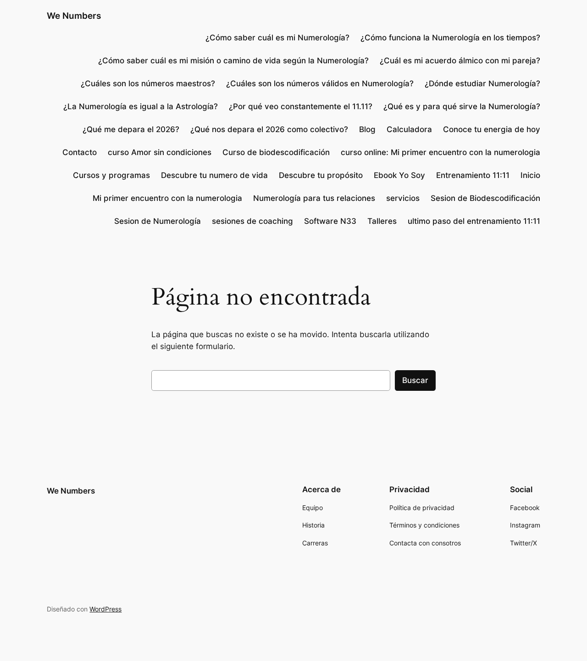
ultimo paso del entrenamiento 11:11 (474, 221)
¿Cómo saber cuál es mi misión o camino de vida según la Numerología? (233, 60)
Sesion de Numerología (157, 221)
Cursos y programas (111, 175)
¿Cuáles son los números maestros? (148, 83)
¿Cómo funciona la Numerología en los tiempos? (450, 37)
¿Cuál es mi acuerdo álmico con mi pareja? (460, 60)
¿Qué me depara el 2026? (131, 129)
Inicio (530, 175)
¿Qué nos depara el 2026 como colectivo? (269, 129)
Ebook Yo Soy (399, 175)
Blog (367, 129)
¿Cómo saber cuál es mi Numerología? (276, 37)
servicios (403, 198)
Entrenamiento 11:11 (472, 175)
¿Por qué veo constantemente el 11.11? (300, 106)
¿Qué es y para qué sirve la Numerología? (461, 106)
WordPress (105, 609)
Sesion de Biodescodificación (485, 198)
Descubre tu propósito (321, 175)
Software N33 (330, 221)
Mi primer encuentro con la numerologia (167, 198)
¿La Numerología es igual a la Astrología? (140, 106)
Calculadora (409, 129)
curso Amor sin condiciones (159, 152)
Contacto (79, 152)
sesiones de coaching (252, 221)
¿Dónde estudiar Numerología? (482, 83)
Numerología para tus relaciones (314, 198)
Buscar (415, 380)
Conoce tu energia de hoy (491, 129)
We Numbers (74, 15)
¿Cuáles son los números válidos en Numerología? (320, 83)
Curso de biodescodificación (276, 152)
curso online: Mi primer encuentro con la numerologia (440, 152)
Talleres (382, 221)
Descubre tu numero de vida (214, 175)
